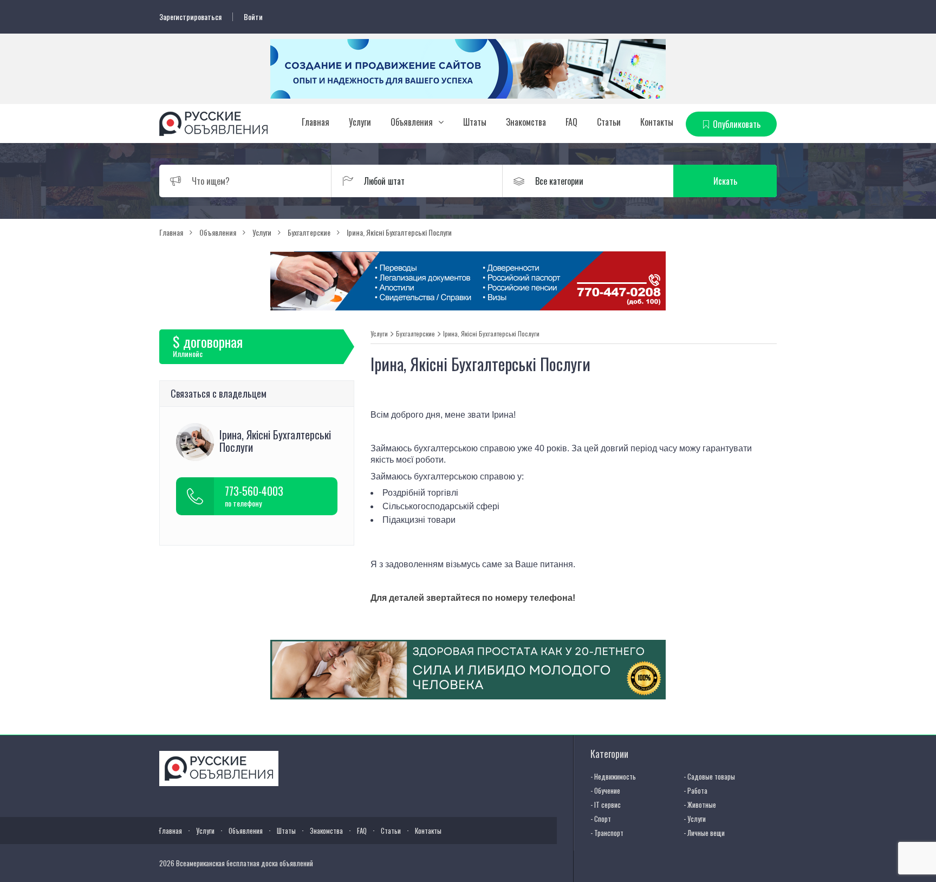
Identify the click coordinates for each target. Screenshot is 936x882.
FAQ (571, 121)
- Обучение (605, 790)
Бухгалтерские (415, 333)
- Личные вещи (704, 832)
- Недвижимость (613, 776)
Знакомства (526, 121)
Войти (253, 16)
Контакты (656, 121)
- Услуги (695, 818)
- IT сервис (605, 804)
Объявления (412, 121)
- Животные (700, 804)
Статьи (609, 121)
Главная (315, 121)
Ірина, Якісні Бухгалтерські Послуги (491, 333)
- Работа (695, 790)
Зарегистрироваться (190, 16)
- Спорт (600, 818)
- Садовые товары (709, 776)
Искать (725, 180)
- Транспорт (606, 832)
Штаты (474, 121)
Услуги (360, 121)
